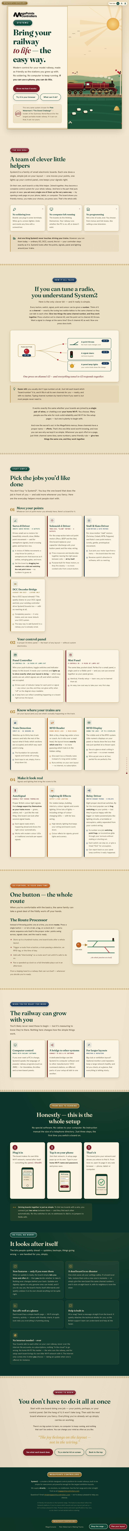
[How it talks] (126, 761)
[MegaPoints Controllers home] (64, 1521)
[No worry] (126, 771)
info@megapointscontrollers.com (57, 1495)
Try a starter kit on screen (69, 1452)
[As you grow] (126, 767)
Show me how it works (26, 88)
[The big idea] (126, 759)
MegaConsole (51, 1527)
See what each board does (38, 1452)
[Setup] (126, 769)
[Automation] (126, 765)
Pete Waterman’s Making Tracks (71, 1527)
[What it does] (126, 763)
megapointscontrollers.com (68, 1491)
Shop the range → (98, 1526)
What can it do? (51, 97)
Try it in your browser (25, 97)
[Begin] (126, 773)
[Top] (126, 757)
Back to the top (96, 1452)
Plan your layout (118, 1526)
